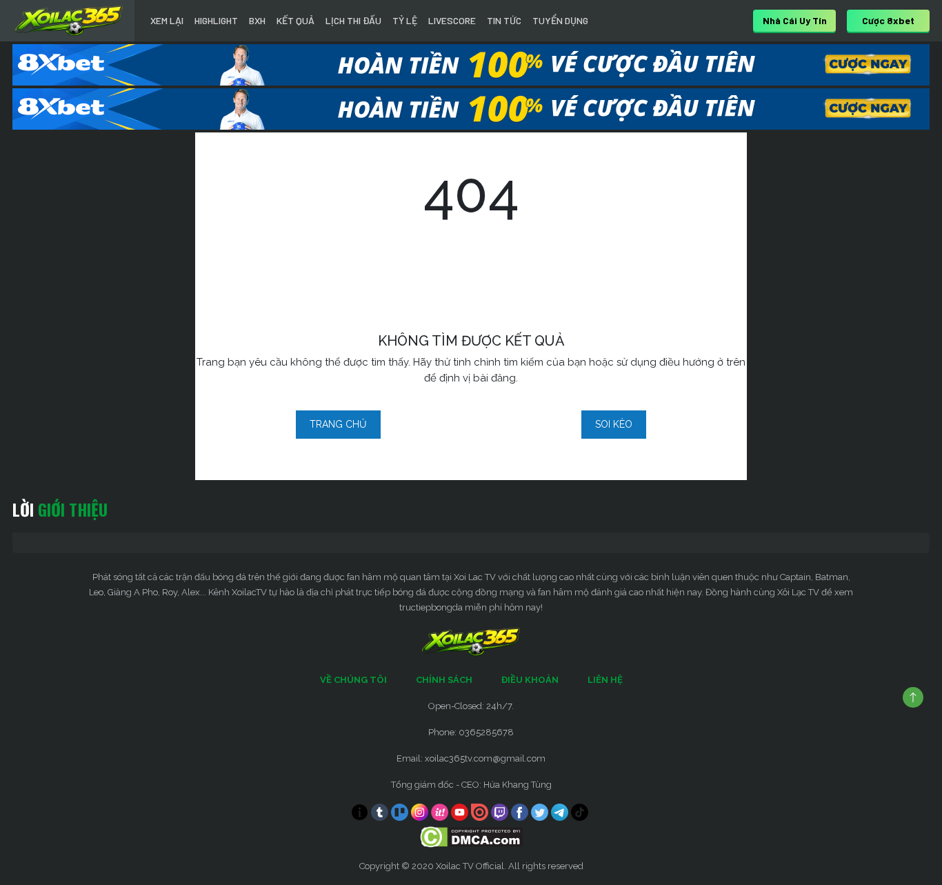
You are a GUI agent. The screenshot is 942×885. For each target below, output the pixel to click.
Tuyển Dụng (560, 20)
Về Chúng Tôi (353, 680)
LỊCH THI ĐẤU (353, 20)
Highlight (216, 20)
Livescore (452, 20)
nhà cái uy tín (795, 20)
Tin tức (504, 20)
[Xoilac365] (69, 20)
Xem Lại (166, 20)
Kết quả (295, 20)
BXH (257, 20)
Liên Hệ (605, 680)
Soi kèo (613, 424)
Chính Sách (444, 680)
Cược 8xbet (888, 20)
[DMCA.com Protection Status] (471, 836)
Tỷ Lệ (404, 20)
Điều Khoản (530, 680)
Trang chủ (338, 424)
